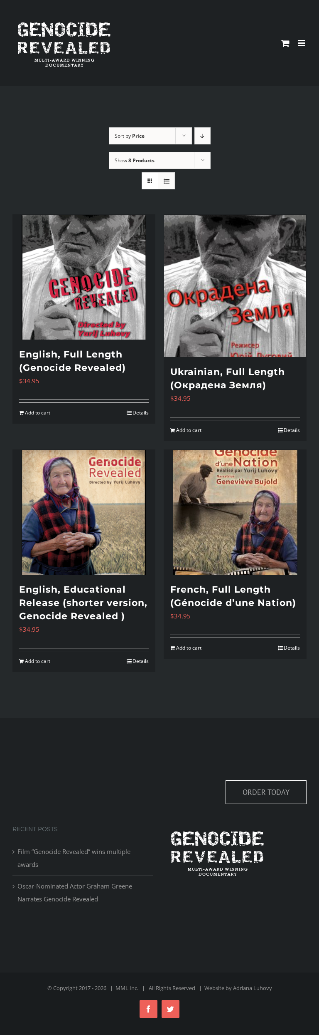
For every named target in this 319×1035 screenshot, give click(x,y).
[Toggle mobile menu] (302, 43)
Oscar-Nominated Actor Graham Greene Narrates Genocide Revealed (74, 892)
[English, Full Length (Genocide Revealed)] (84, 277)
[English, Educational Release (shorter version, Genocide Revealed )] (84, 512)
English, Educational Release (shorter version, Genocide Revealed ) (83, 603)
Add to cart (37, 412)
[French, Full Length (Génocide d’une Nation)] (235, 512)
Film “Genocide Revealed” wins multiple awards (73, 858)
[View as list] (166, 181)
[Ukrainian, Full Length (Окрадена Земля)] (235, 286)
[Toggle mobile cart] (285, 43)
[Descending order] (202, 135)
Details (141, 412)
